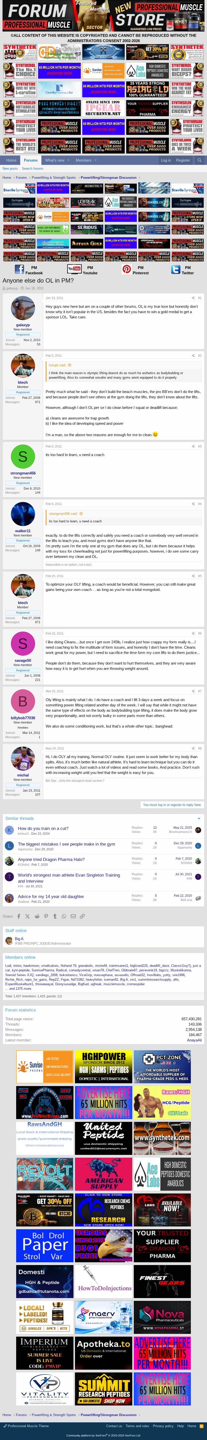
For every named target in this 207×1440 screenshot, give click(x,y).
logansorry (25, 849)
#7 (200, 691)
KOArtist (23, 864)
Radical (61, 970)
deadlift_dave (159, 966)
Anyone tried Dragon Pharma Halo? (51, 859)
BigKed (83, 984)
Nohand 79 (68, 966)
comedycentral (79, 970)
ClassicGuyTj (181, 966)
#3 (200, 446)
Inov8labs (154, 975)
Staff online (16, 930)
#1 (200, 298)
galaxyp (12, 288)
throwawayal (44, 984)
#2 (200, 355)
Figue (65, 979)
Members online (20, 957)
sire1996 (178, 975)
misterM (101, 966)
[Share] (193, 298)
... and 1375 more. (18, 989)
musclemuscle (114, 984)
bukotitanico (68, 975)
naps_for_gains (36, 979)
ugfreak (96, 984)
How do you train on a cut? (43, 828)
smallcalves (50, 966)
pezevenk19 (148, 970)
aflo (175, 979)
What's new (54, 160)
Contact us (114, 1426)
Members (84, 160)
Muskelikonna (181, 970)
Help (180, 1426)
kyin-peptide (21, 970)
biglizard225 (139, 966)
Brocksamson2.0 (180, 832)
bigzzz (164, 970)
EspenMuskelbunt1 (19, 984)
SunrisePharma (43, 970)
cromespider (136, 984)
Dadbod (23, 902)
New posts (10, 168)
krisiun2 (23, 833)
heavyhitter (94, 979)
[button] (68, 160)
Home (11, 160)
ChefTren (112, 970)
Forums (31, 160)
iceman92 (111, 979)
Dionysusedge (65, 984)
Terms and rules (137, 1426)
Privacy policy (163, 1426)
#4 (200, 504)
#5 (200, 576)
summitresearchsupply (154, 979)
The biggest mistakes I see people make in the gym (66, 844)
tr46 (20, 886)
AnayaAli (194, 1040)
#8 (200, 748)
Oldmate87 (129, 970)
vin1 (133, 979)
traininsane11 (118, 966)
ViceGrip (85, 975)
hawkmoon (31, 966)
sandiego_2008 (47, 975)
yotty (166, 975)
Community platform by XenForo (103, 1435)
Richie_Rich (14, 979)
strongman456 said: (63, 514)
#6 (200, 633)
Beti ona (186, 900)
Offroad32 (138, 975)
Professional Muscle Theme (28, 1426)
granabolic (85, 966)
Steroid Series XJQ (19, 975)
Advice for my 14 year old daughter (51, 896)
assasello (121, 975)
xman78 (98, 970)
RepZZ (54, 979)
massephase (103, 975)
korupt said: (57, 365)
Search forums (32, 168)
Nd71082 (77, 979)
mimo (17, 966)
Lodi (8, 966)
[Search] (199, 160)
